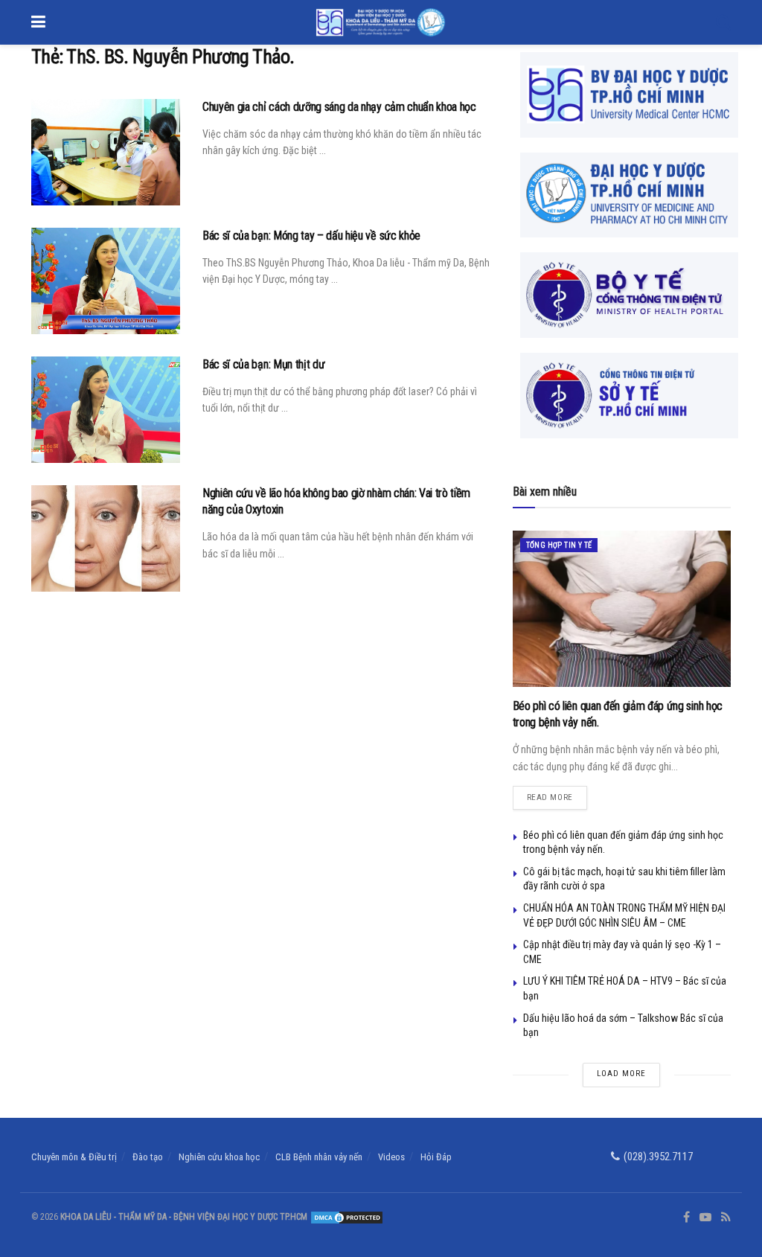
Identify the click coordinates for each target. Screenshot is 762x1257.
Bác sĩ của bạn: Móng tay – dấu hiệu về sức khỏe (311, 235)
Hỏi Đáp (436, 1156)
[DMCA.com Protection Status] (345, 1217)
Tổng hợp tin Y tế (559, 545)
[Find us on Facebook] (686, 1217)
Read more (557, 794)
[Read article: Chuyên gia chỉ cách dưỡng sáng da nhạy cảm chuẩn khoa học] (105, 152)
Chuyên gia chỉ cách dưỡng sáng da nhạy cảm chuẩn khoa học (339, 107)
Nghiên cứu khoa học (219, 1156)
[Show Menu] (38, 22)
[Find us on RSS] (726, 1217)
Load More (621, 1073)
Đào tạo (147, 1156)
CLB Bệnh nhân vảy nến (318, 1156)
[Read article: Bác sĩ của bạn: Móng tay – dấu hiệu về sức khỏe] (105, 281)
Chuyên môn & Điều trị (74, 1156)
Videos (391, 1156)
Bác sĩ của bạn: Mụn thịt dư (263, 364)
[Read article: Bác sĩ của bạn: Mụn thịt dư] (105, 409)
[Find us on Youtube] (705, 1217)
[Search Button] (723, 22)
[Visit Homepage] (380, 22)
